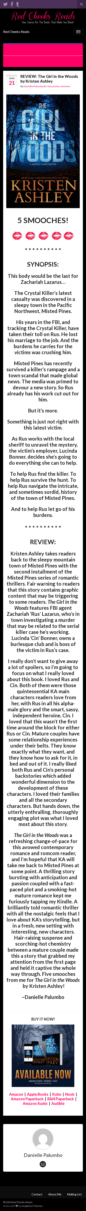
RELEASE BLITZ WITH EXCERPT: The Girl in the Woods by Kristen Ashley (43, 61)
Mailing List (74, 1194)
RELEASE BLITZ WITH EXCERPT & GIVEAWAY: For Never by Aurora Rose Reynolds (45, 49)
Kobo (56, 1094)
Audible (57, 1103)
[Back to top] (76, 1201)
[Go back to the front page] (43, 17)
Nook (70, 1094)
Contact (37, 1194)
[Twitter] (5, 3)
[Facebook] (11, 3)
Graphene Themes (32, 1205)
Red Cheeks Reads (16, 32)
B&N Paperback (60, 1099)
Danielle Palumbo (33, 86)
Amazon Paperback (27, 1099)
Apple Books (37, 1094)
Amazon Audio (35, 1103)
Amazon (16, 1094)
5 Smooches (53, 86)
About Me (54, 1194)
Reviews (65, 86)
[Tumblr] (17, 3)
